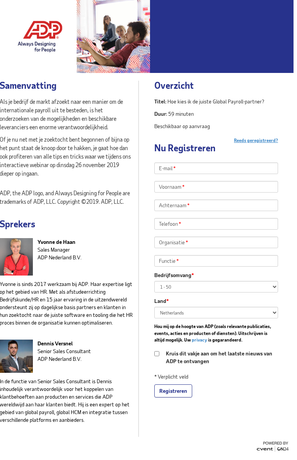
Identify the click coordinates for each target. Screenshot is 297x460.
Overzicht (174, 85)
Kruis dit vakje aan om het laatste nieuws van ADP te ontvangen (219, 357)
